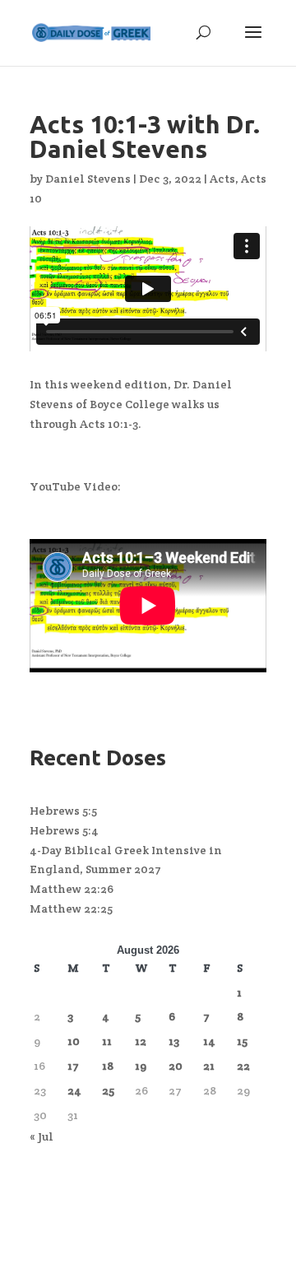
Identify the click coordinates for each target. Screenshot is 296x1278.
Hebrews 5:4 (64, 830)
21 (209, 1065)
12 (140, 1041)
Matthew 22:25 (71, 908)
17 (73, 1065)
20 (176, 1065)
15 (242, 1041)
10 (73, 1041)
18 (107, 1065)
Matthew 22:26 (71, 888)
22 (243, 1065)
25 (108, 1090)
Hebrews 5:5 (63, 810)
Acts (222, 178)
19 (140, 1065)
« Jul (41, 1136)
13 (174, 1041)
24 (74, 1090)
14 (209, 1041)
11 (107, 1041)
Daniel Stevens (88, 178)
